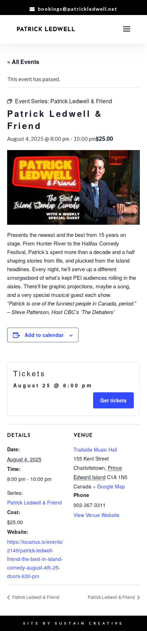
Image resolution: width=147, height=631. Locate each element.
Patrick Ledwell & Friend (34, 502)
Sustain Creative (89, 623)
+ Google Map (109, 486)
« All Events (23, 62)
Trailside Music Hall (95, 449)
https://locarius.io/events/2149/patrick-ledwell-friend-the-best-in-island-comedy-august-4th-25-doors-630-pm (35, 559)
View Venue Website (97, 514)
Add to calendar (44, 334)
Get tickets (113, 400)
